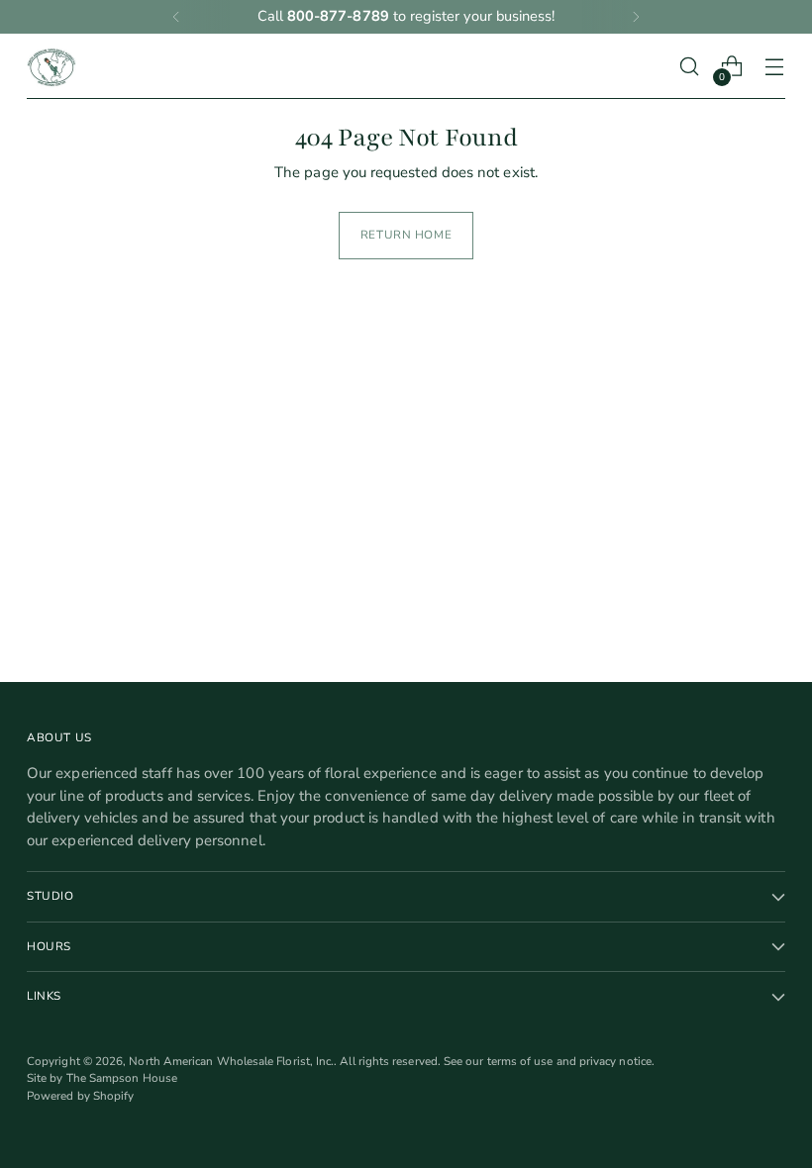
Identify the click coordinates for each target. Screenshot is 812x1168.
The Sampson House (121, 1078)
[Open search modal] (689, 67)
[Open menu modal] (775, 67)
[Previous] (176, 17)
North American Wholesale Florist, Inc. (231, 1061)
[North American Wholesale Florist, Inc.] (51, 66)
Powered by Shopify (80, 1096)
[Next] (636, 17)
